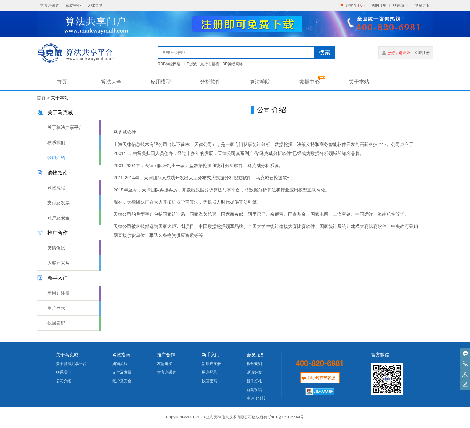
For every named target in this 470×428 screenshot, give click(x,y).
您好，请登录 (398, 53)
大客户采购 (49, 5)
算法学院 (260, 82)
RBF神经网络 (169, 64)
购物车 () (355, 5)
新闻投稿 (254, 389)
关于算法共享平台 (65, 127)
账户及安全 (58, 217)
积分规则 (254, 363)
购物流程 (56, 187)
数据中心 (309, 82)
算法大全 (111, 82)
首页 (62, 82)
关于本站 (359, 82)
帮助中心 (73, 5)
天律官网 (95, 5)
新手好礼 (254, 381)
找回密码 (56, 323)
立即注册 (422, 53)
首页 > (44, 97)
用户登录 (56, 308)
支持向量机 (209, 64)
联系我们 (400, 5)
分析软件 (210, 82)
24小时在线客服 (321, 378)
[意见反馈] (465, 385)
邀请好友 (254, 372)
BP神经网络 (233, 64)
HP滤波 (190, 64)
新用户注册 (58, 292)
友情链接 (56, 247)
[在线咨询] (465, 353)
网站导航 (422, 5)
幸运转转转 (256, 398)
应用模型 (161, 82)
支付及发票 (58, 202)
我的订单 (379, 5)
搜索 (324, 52)
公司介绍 (56, 157)
